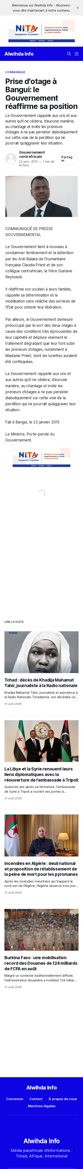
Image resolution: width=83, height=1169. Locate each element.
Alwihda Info (19, 53)
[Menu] (76, 53)
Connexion (14, 1099)
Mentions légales (41, 1106)
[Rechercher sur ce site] (69, 53)
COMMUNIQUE (15, 72)
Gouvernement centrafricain (32, 154)
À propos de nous (63, 1099)
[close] (77, 7)
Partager (66, 158)
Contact (35, 1099)
